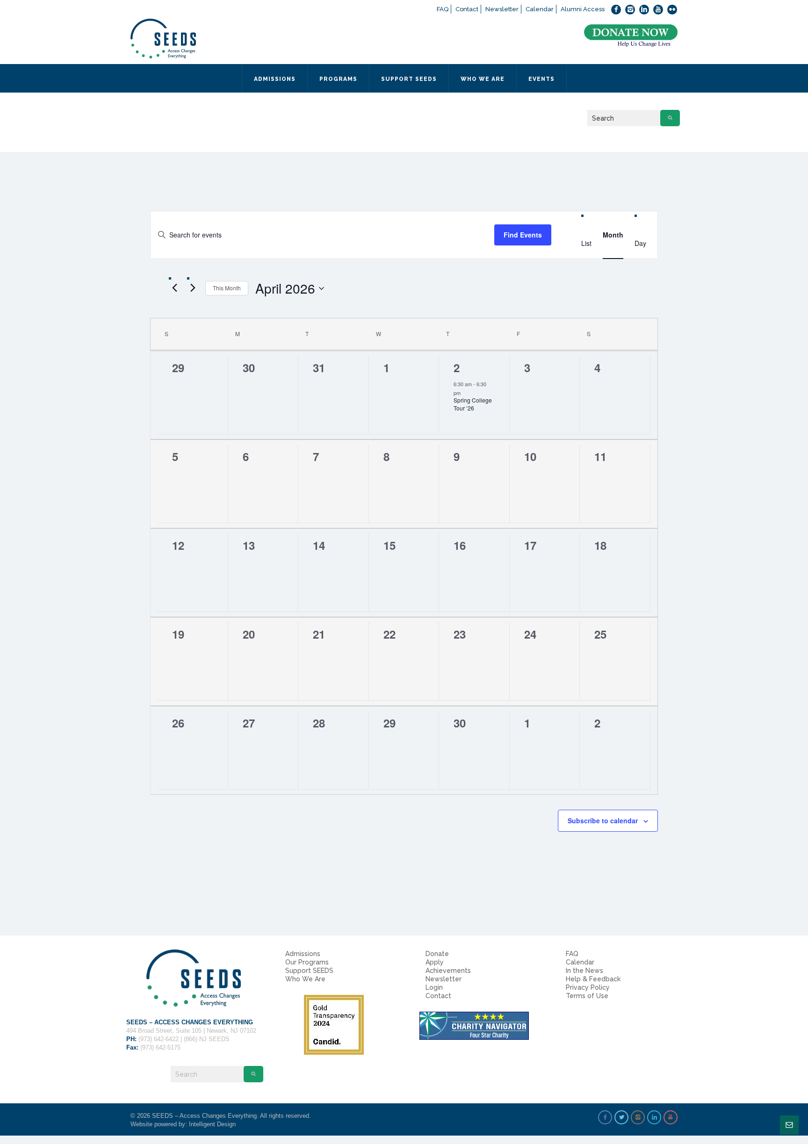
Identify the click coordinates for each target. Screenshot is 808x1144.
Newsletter (502, 9)
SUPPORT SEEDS (409, 79)
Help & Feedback (593, 979)
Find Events (523, 234)
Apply (435, 962)
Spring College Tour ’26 (473, 404)
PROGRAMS (338, 79)
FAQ (442, 9)
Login (434, 987)
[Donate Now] (631, 35)
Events (541, 79)
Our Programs (307, 962)
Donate (437, 953)
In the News (584, 970)
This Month (227, 288)
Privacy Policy (588, 987)
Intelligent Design (212, 1124)
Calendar (540, 9)
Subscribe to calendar (603, 820)
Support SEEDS (309, 970)
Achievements (448, 970)
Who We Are (305, 979)
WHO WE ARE (483, 79)
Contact (466, 9)
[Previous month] (174, 288)
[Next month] (192, 288)
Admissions (302, 953)
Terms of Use (587, 996)
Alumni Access (583, 9)
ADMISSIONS (275, 79)
